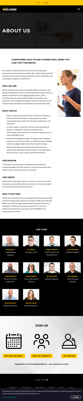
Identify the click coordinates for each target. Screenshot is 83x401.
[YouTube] (47, 380)
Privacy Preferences (8, 397)
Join (38, 3)
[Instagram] (44, 380)
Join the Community (41, 356)
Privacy (71, 387)
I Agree (75, 397)
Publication (13, 387)
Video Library (40, 387)
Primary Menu (79, 9)
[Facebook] (36, 380)
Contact (61, 387)
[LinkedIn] (39, 380)
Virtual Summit (26, 387)
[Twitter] (41, 380)
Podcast (51, 387)
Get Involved (69, 356)
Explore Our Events (14, 356)
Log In (46, 3)
